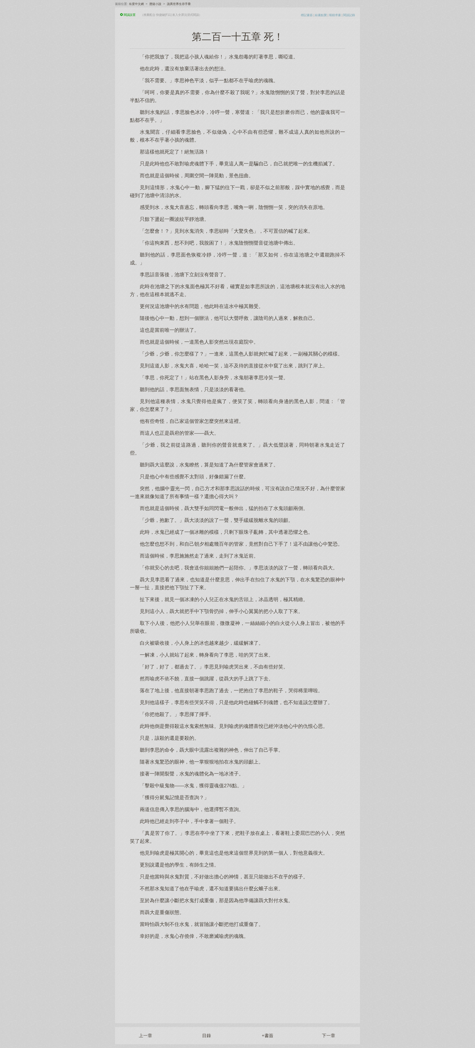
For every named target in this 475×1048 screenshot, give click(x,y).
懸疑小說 (155, 4)
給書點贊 (321, 15)
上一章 (145, 1035)
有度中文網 (136, 4)
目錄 (206, 1035)
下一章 (328, 1035)
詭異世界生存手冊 (179, 4)
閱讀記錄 (349, 15)
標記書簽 (307, 15)
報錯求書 (335, 15)
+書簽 (267, 1035)
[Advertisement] (237, 978)
